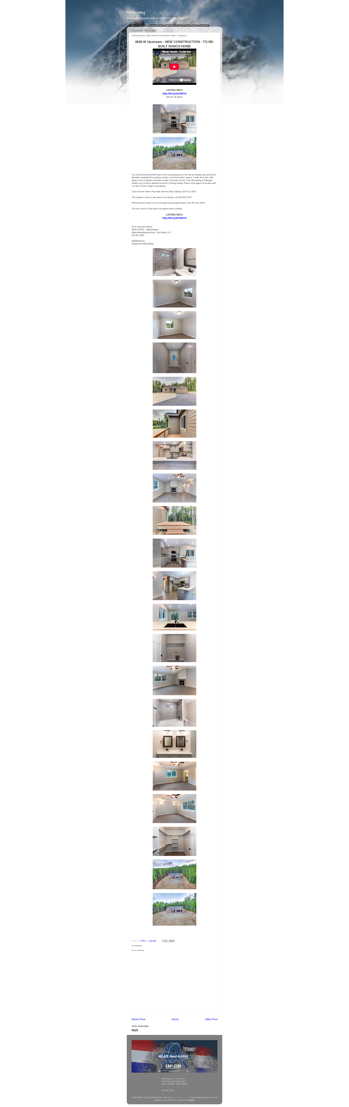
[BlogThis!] (165, 940)
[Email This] (163, 940)
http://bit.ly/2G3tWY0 (174, 218)
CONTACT (194, 25)
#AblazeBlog (136, 12)
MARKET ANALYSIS (170, 25)
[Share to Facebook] (171, 940)
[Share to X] (168, 940)
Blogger (191, 1100)
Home (175, 1019)
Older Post (211, 1019)
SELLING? (179, 25)
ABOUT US (133, 25)
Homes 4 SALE (142, 25)
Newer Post (138, 1019)
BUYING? (187, 25)
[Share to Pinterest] (173, 940)
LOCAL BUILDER (204, 25)
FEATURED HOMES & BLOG (156, 25)
